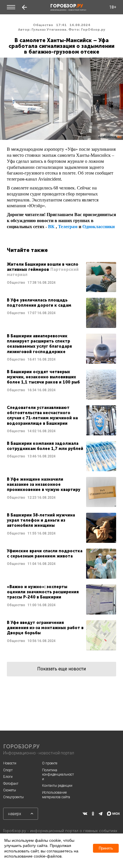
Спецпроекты (13, 797)
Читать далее (61, 277)
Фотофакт (10, 784)
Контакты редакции (57, 786)
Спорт (8, 770)
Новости (9, 763)
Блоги (8, 777)
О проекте (49, 763)
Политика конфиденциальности (58, 774)
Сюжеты (9, 790)
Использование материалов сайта (56, 794)
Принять (106, 848)
